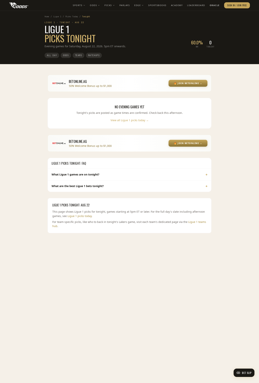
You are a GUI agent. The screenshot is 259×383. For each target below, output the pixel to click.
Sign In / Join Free (237, 5)
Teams (78, 55)
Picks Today (71, 16)
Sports (77, 5)
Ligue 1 (57, 16)
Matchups (94, 55)
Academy (177, 5)
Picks (108, 5)
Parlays (124, 5)
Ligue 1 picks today (79, 216)
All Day (52, 55)
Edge (137, 5)
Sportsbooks (157, 5)
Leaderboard (196, 5)
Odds (93, 5)
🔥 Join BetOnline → (188, 83)
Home (47, 16)
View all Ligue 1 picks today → (130, 120)
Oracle (215, 5)
